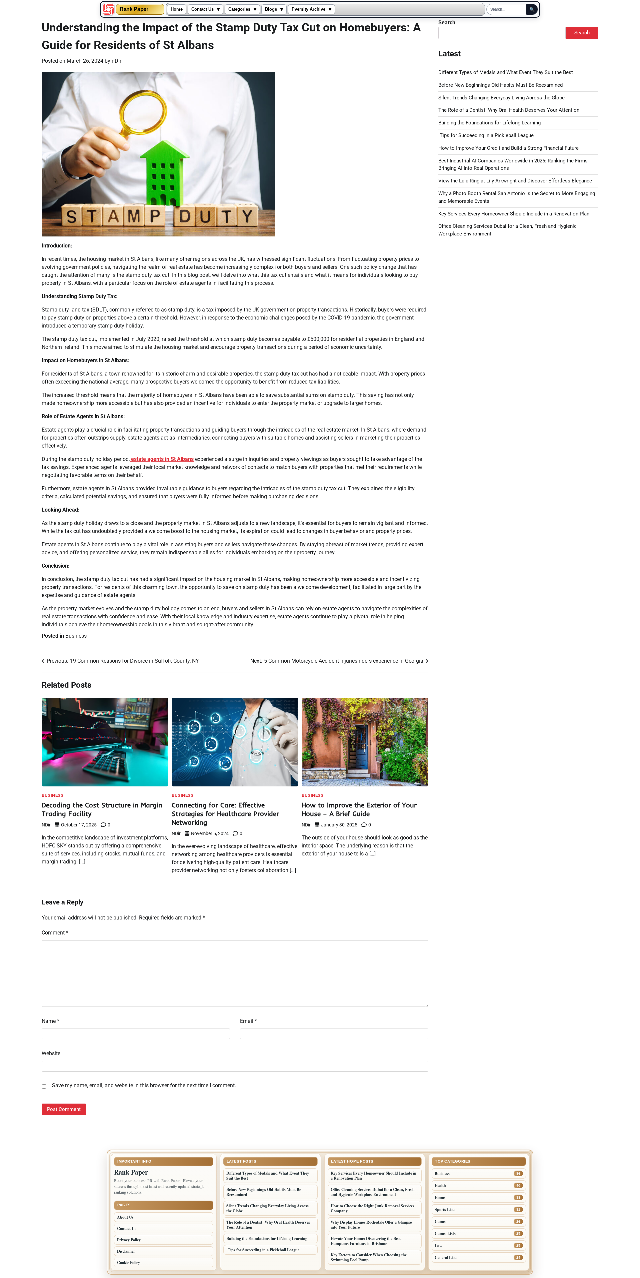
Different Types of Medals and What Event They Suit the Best (505, 72)
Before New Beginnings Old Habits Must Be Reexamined (500, 85)
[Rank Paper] (108, 9)
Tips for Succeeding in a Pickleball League (486, 135)
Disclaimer (126, 1251)
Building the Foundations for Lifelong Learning (489, 123)
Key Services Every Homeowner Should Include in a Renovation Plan (513, 214)
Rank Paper (134, 9)
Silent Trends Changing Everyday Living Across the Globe (501, 98)
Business (76, 636)
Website (51, 1053)
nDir (116, 61)
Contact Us (202, 9)
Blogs (271, 9)
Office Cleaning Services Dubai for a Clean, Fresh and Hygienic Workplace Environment (373, 1192)
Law (438, 1245)
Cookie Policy (128, 1262)
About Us (125, 1217)
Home (177, 9)
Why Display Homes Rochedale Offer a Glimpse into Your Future (371, 1224)
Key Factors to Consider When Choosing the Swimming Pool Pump (369, 1257)
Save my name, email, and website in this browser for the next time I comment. (144, 1085)
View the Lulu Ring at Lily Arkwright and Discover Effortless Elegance (515, 181)
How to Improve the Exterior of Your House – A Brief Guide (359, 809)
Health (440, 1185)
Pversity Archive (308, 9)
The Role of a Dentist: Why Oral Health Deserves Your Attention (508, 110)
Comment (55, 932)
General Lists (446, 1257)
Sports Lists (445, 1209)
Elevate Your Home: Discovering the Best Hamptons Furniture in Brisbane (366, 1241)
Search (446, 22)
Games (440, 1221)
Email (248, 1021)
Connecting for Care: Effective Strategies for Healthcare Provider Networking (225, 813)
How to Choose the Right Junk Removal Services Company (372, 1208)
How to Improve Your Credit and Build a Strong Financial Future (508, 148)
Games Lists (445, 1233)
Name (50, 1021)
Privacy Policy (129, 1240)
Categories (239, 9)
